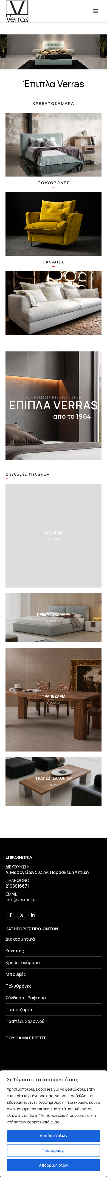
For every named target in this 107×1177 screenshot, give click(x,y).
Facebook (10, 915)
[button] (97, 11)
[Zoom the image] (53, 145)
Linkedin (32, 915)
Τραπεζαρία (18, 1009)
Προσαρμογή (54, 1150)
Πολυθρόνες (18, 986)
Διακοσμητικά (20, 939)
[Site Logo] (17, 11)
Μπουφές (15, 974)
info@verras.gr (20, 900)
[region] (53, 1123)
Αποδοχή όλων (53, 1135)
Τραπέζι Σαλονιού (24, 1021)
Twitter (21, 915)
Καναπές (14, 951)
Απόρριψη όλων (53, 1165)
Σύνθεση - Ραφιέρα (25, 998)
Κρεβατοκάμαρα (22, 962)
